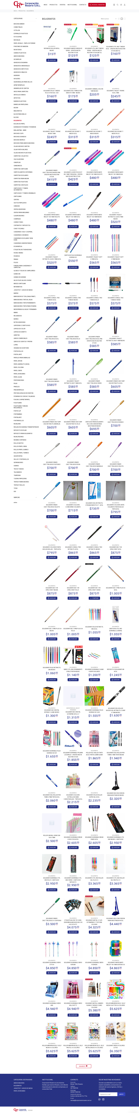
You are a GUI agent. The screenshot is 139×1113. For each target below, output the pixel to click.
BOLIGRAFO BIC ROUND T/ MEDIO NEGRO (94, 132)
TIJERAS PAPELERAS (20, 478)
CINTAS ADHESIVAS (20, 209)
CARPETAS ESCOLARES (21, 175)
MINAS (16, 312)
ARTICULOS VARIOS (20, 95)
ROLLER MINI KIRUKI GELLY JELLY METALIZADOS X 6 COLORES (94, 1046)
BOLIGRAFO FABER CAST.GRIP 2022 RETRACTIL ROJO (73, 423)
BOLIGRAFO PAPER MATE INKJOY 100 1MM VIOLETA (52, 216)
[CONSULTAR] (94, 573)
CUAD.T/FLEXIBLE (19, 228)
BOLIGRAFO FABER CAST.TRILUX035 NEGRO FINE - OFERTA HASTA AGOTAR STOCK (52, 173)
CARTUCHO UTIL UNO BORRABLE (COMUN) (115, 629)
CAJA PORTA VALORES (21, 149)
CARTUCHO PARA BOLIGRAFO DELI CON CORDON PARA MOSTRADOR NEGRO (94, 424)
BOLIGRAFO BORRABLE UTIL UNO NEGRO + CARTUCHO (115, 838)
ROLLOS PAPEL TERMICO (21, 453)
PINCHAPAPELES (19, 390)
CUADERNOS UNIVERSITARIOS (23, 243)
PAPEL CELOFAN (19, 367)
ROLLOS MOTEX (18, 443)
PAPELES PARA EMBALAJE (22, 357)
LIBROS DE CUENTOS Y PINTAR (23, 341)
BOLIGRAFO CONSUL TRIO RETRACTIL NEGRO (94, 548)
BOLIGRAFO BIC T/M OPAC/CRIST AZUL (116, 548)
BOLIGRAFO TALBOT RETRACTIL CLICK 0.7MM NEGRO (115, 217)
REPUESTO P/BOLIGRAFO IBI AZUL (115, 670)
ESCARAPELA (18, 246)
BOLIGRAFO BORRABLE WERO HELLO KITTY (73, 1004)
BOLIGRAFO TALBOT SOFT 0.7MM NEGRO (116, 258)
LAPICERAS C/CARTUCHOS (22, 325)
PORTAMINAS (18, 414)
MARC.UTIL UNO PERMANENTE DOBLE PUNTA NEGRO (73, 670)
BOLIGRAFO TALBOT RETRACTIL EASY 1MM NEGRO (115, 339)
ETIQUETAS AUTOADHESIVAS (23, 249)
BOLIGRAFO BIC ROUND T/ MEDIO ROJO (115, 132)
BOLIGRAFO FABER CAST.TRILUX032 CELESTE (52, 506)
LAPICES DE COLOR (19, 328)
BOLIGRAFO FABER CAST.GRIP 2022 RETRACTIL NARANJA (52, 423)
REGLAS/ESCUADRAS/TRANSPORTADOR (25, 427)
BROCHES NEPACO (19, 140)
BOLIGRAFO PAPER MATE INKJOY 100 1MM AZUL (73, 216)
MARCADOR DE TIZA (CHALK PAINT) (24, 296)
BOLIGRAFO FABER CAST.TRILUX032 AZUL (52, 338)
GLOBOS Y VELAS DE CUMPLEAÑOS (24, 270)
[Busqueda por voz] (114, 4)
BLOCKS (16, 117)
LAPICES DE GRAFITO (20, 332)
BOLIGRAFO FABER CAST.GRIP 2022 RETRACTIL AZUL (116, 382)
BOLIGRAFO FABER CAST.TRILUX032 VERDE (94, 382)
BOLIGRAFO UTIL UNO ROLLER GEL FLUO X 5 (94, 879)
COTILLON (17, 30)
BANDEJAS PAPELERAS (21, 104)
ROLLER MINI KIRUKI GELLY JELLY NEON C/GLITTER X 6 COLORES (115, 1004)
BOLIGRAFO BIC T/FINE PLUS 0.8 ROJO (73, 629)
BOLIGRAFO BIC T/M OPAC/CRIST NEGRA (52, 589)
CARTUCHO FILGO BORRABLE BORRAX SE (73, 256)
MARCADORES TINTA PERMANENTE (25, 303)
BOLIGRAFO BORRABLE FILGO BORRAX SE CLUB (94, 711)
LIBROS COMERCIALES (20, 338)
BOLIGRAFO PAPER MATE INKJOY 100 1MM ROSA (115, 173)
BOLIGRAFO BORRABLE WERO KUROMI (73, 963)
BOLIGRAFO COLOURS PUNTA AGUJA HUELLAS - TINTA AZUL (52, 548)
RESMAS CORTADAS (20, 440)
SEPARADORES (18, 462)
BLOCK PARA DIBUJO (20, 114)
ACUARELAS (17, 59)
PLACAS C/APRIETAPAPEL (22, 399)
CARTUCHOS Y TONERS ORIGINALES (25, 193)
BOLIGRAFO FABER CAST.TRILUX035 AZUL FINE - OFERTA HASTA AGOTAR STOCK (94, 340)
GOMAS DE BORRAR (20, 277)
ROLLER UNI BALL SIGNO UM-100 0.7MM (51, 836)
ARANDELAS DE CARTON (21, 88)
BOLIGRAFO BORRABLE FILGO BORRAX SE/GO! (52, 752)
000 (15, 491)
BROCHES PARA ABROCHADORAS (24, 143)
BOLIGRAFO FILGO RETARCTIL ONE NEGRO (52, 668)
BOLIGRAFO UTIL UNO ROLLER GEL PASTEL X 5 (116, 879)
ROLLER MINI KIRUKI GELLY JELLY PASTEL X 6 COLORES (73, 1046)
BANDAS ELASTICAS (20, 101)
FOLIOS (16, 262)
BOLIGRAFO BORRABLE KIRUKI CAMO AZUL (94, 838)
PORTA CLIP (17, 411)
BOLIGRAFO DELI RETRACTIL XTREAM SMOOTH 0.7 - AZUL (94, 504)
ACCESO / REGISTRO (98, 4)
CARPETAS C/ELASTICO (21, 156)
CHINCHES (17, 206)
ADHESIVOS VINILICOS (20, 72)
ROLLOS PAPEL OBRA (20, 446)
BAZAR (16, 107)
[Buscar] (117, 4)
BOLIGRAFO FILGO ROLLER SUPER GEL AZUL (94, 796)
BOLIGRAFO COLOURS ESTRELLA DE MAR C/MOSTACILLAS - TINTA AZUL (73, 797)
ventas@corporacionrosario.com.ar (80, 1100)
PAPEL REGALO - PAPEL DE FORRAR (24, 43)
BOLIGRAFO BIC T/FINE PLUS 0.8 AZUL (115, 589)
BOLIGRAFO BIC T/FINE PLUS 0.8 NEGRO (51, 629)
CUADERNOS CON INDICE (21, 235)
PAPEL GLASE (18, 377)
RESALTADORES (19, 436)
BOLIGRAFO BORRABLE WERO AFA (52, 1004)
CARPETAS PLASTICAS (21, 182)
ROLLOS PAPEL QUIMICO (21, 449)
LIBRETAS (17, 335)
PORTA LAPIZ (18, 354)
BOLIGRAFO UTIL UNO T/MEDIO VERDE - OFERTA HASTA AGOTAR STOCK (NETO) (94, 50)
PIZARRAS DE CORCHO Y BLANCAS (24, 396)
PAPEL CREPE (18, 370)
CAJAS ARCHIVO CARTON (21, 146)
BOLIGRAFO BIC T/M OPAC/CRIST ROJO (73, 589)
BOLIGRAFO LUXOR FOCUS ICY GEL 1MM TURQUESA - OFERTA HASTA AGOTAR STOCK (73, 174)
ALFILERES (17, 78)
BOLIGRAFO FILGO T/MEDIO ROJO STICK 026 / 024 (52, 92)
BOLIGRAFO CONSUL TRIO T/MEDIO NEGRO (73, 299)
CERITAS (16, 199)
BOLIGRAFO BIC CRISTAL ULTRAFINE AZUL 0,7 (73, 713)
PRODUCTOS (22, 11)
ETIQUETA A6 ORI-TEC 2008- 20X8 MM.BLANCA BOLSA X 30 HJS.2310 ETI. (73, 922)
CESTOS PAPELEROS (20, 203)
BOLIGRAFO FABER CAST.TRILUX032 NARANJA (94, 465)
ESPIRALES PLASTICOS (21, 33)
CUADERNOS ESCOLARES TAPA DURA (23, 239)
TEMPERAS (17, 475)
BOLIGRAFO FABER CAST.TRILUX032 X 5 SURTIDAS (51, 919)
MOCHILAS (17, 40)
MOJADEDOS (18, 316)
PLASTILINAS (18, 403)
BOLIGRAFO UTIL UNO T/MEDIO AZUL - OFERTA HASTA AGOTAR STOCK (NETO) (115, 49)
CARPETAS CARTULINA (21, 169)
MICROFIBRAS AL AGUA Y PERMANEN (25, 309)
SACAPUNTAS (18, 456)
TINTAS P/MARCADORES (21, 482)
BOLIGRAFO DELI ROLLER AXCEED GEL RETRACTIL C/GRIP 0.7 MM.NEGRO (115, 710)
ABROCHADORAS (19, 56)
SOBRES (16, 465)
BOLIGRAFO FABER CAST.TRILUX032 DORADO (116, 421)
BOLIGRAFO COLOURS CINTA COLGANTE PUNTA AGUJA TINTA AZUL (115, 507)
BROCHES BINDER (19, 24)
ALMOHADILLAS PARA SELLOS (23, 82)
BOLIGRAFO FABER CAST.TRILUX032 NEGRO (51, 380)
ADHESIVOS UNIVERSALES (22, 66)
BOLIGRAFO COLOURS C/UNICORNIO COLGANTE (73, 506)
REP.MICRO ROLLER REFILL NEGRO (52, 49)
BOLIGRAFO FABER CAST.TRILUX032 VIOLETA (115, 465)
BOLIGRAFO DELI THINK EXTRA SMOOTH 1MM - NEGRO (73, 92)
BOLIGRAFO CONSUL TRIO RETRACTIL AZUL (73, 548)
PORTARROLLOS (19, 420)
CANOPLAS (17, 162)
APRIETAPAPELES (19, 85)
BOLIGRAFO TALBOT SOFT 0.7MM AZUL (94, 258)
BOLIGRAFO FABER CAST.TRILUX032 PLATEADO (51, 463)
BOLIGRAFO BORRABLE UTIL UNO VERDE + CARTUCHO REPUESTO (73, 880)
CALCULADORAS (19, 159)
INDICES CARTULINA (20, 283)
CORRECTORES (18, 222)
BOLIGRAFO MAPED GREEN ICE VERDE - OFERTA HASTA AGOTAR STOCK (73, 50)
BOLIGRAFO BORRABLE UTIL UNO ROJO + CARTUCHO (51, 879)
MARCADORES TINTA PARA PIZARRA (25, 306)
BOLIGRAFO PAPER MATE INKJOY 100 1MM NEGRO (94, 216)
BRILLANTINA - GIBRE (20, 130)
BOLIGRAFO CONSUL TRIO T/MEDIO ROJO (94, 299)
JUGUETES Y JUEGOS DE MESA (23, 290)
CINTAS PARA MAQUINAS (21, 212)
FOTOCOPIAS (18, 37)
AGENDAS (17, 75)
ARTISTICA (17, 98)
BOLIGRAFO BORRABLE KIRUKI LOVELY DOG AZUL (73, 838)
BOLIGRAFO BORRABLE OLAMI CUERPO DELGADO (94, 670)
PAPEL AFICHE (18, 361)
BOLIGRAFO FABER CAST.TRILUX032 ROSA (73, 463)
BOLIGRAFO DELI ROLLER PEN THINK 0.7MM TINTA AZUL (52, 796)
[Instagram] (103, 1099)
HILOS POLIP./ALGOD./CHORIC (22, 280)
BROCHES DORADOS (20, 136)
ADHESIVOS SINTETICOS (21, 69)
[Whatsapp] (99, 1099)
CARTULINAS (18, 196)
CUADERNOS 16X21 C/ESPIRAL (23, 232)
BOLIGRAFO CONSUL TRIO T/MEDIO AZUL (52, 299)
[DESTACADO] (94, 906)
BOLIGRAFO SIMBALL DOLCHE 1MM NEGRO (94, 90)
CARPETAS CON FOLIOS (21, 185)
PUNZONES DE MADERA (21, 46)
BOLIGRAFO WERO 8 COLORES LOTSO (116, 1046)
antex (15, 502)
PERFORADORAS (19, 380)
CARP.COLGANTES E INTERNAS (23, 172)
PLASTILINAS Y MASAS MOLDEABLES (21, 406)
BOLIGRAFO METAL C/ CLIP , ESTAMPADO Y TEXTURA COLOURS (94, 922)
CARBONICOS (18, 165)
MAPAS (16, 293)
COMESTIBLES (18, 27)
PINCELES (17, 386)
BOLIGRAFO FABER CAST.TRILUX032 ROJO (73, 338)
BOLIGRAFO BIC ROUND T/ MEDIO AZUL (73, 132)
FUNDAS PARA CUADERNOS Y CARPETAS (23, 266)
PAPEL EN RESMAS (19, 374)
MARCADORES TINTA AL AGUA (23, 299)
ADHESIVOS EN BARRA (21, 62)
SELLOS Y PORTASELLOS (21, 459)
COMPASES (17, 219)
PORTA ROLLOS (18, 351)
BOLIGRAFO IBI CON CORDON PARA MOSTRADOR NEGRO (115, 794)
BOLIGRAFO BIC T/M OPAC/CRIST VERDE (94, 589)
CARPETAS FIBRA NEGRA (21, 178)
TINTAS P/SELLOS (19, 485)
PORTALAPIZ (18, 417)
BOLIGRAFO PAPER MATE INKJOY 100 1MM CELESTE (94, 173)
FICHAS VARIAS (18, 253)
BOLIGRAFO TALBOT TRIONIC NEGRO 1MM (52, 132)
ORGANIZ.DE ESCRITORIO (21, 348)
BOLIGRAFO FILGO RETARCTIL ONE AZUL (94, 628)
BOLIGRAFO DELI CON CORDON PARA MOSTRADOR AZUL (115, 919)
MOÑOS (16, 319)
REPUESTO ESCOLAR (20, 430)
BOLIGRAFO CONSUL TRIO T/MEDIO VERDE (115, 299)
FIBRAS (16, 259)
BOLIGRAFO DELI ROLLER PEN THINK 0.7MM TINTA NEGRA (115, 754)
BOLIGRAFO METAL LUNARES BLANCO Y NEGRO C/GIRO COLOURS (94, 1005)
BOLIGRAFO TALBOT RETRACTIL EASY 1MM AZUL (73, 382)
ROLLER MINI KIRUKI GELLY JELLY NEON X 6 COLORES (51, 1046)
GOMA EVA (17, 274)
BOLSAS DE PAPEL (19, 124)
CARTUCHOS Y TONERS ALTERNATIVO (21, 189)
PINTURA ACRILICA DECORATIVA (23, 393)
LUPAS (16, 345)
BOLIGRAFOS (30, 11)
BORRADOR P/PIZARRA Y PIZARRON (25, 127)
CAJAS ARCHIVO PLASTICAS (22, 153)
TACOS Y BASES (19, 469)
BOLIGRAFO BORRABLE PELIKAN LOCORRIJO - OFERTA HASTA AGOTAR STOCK (73, 755)
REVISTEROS (18, 49)
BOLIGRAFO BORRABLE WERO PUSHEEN (94, 963)
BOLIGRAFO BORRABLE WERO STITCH (52, 963)
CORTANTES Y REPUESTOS (22, 225)
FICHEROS (17, 256)
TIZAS (15, 488)
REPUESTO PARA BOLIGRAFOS (23, 433)
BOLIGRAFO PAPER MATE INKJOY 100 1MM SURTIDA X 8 (116, 963)
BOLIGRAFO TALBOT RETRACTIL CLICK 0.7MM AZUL (52, 258)
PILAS (15, 383)
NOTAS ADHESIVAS (19, 322)
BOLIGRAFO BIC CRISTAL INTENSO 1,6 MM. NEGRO (51, 711)
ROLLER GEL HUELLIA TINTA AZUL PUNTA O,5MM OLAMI (94, 754)
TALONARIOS (18, 472)
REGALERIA (17, 424)
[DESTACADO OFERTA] (73, 34)
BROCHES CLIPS (18, 133)
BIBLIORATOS (18, 111)
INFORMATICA (18, 287)
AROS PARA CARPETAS (21, 91)
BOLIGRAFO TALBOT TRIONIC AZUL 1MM (115, 92)
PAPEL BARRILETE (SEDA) (21, 364)
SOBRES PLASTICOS (20, 53)
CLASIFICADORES (19, 215)
